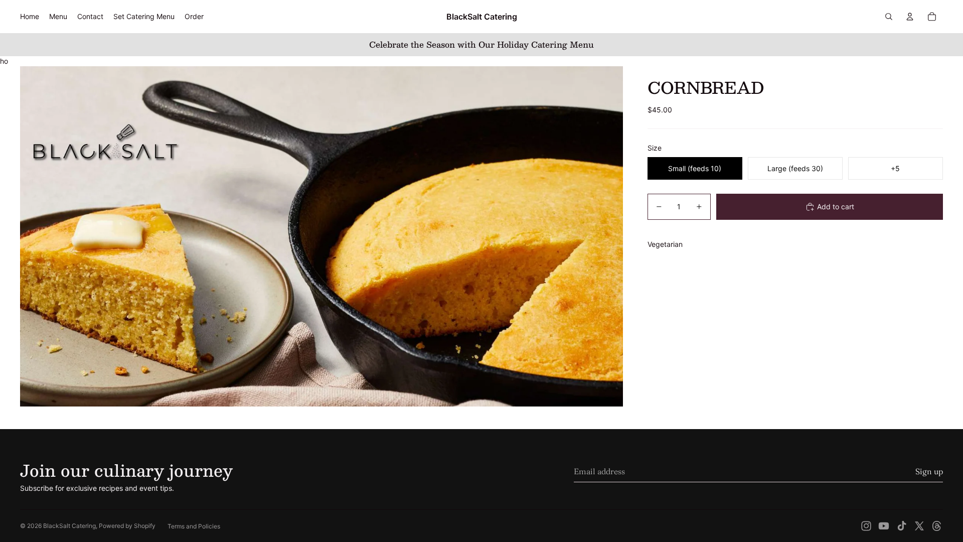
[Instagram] (866, 526)
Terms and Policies (194, 526)
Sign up (929, 471)
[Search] (889, 17)
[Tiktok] (902, 526)
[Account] (910, 17)
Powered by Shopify (127, 525)
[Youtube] (884, 526)
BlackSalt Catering (69, 525)
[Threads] (937, 526)
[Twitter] (919, 526)
